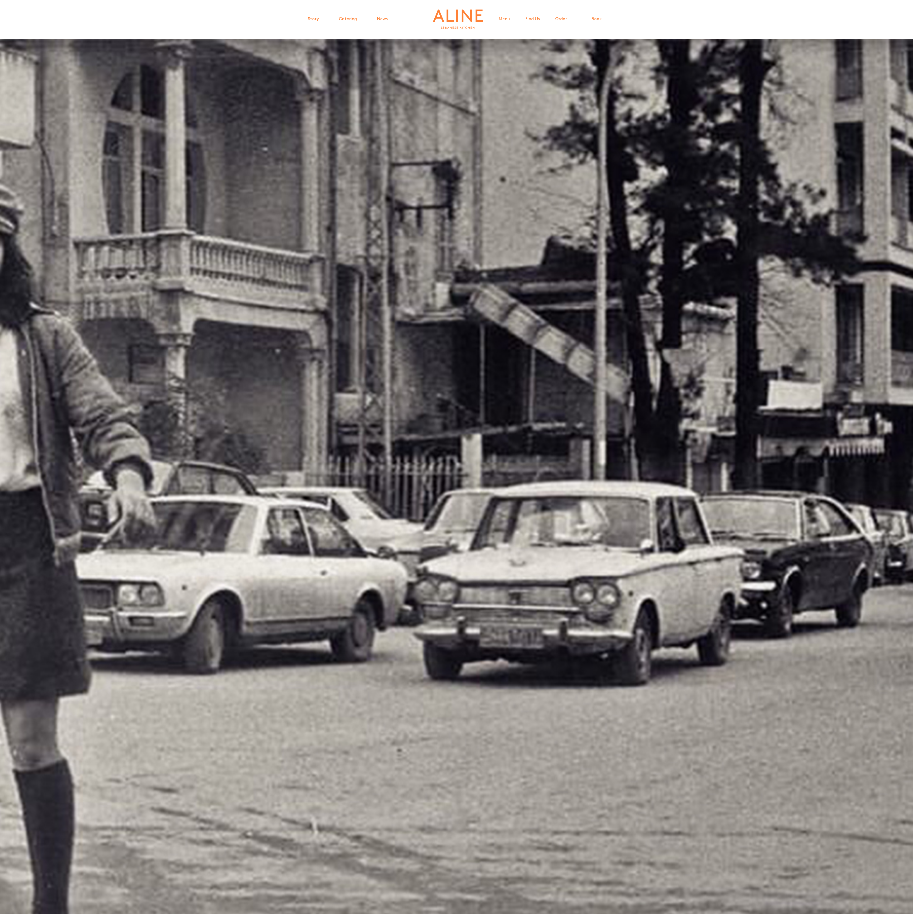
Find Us (532, 19)
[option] (456, 475)
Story (313, 19)
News (382, 19)
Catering (348, 19)
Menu (504, 19)
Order (561, 19)
